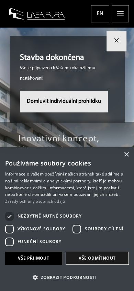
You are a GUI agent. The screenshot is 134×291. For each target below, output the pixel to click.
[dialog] (67, 219)
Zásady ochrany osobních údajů (35, 202)
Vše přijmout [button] (33, 258)
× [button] (126, 154)
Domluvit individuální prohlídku (64, 101)
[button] (67, 277)
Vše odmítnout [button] (97, 258)
